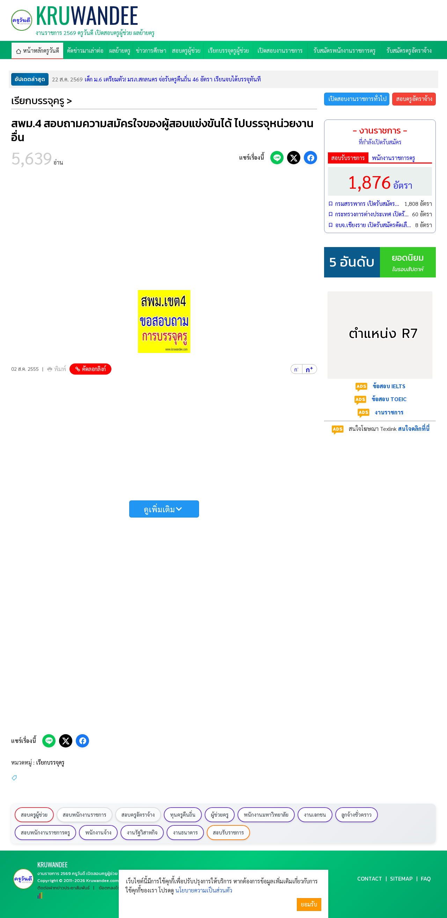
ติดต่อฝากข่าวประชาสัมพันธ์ (63, 887)
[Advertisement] (164, 231)
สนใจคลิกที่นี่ (414, 428)
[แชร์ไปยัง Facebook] (310, 157)
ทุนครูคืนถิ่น (183, 814)
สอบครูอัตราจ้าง (414, 98)
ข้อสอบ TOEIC (389, 399)
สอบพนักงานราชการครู (45, 832)
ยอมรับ (309, 904)
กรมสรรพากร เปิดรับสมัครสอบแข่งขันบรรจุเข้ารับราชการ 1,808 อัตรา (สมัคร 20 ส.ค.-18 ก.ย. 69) (368, 203)
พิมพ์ (60, 369)
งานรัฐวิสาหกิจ (142, 832)
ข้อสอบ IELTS (389, 386)
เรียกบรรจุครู (50, 762)
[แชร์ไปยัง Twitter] (293, 157)
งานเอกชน (315, 814)
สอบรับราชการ (348, 157)
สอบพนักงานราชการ (84, 814)
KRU (52, 864)
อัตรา (379, 181)
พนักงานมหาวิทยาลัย (266, 814)
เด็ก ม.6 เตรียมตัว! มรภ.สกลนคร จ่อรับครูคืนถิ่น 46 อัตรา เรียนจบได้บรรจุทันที (156, 79)
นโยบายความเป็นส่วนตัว (203, 890)
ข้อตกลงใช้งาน (113, 887)
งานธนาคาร (185, 832)
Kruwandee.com (102, 880)
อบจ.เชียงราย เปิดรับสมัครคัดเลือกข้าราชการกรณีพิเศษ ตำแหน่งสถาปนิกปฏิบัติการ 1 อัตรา (373, 225)
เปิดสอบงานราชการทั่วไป (357, 98)
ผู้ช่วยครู (219, 814)
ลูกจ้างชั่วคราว (357, 814)
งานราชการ (389, 412)
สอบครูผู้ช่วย (34, 814)
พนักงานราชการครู (393, 157)
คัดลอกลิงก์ (94, 369)
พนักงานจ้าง (98, 832)
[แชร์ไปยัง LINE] (277, 157)
